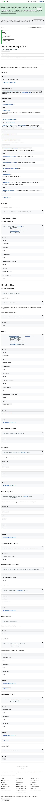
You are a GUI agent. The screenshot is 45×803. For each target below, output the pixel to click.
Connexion (41, 1)
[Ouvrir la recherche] (26, 1)
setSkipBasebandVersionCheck (9, 156)
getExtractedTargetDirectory (9, 119)
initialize (5, 125)
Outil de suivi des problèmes (35, 790)
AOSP (2, 27)
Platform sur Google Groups (21, 788)
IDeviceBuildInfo (22, 125)
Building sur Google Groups (21, 790)
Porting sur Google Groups (21, 791)
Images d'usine (4, 788)
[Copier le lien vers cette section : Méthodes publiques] (16, 285)
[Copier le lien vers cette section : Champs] (8, 203)
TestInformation (14, 168)
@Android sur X (19, 780)
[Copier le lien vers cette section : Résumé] (8, 72)
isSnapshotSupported (7, 148)
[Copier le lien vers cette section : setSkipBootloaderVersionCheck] (20, 564)
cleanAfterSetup (6, 110)
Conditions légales (19, 796)
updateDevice (6, 182)
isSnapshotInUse (6, 140)
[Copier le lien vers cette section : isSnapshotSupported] (14, 491)
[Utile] (41, 27)
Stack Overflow (33, 788)
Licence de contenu (37, 771)
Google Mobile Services (34, 786)
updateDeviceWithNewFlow (8, 190)
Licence (26, 796)
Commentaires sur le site (7, 798)
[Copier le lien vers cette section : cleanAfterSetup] (11, 298)
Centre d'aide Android (34, 780)
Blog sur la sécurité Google (21, 786)
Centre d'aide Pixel (33, 782)
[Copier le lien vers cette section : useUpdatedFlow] (11, 746)
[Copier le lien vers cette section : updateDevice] (10, 639)
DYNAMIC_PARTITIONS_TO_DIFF (9, 82)
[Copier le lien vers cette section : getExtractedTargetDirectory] (18, 312)
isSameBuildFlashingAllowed (9, 134)
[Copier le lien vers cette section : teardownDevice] (11, 586)
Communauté (12, 796)
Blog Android (18, 784)
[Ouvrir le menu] (2, 1)
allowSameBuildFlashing (8, 104)
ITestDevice (16, 91)
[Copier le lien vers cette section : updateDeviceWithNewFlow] (17, 694)
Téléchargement (4, 784)
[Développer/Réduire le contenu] (9, 30)
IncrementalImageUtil (8, 91)
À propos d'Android (5, 796)
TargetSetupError (7, 688)
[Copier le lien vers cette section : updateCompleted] (12, 616)
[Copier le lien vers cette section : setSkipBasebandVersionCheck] (19, 543)
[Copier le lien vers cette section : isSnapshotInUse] (11, 448)
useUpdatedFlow (6, 197)
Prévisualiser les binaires (5, 786)
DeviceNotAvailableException (9, 422)
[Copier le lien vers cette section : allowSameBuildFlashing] (15, 288)
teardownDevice (6, 168)
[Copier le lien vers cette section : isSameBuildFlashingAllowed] (17, 428)
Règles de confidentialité (33, 796)
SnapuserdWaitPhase (26, 92)
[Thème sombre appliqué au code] (43, 210)
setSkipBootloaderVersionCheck (10, 162)
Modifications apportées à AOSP (8, 13)
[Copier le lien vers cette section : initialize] (7, 331)
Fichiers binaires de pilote (6, 790)
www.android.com (33, 784)
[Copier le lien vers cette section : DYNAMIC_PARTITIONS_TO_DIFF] (20, 207)
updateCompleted (6, 174)
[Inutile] (43, 27)
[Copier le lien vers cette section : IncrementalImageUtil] (14, 221)
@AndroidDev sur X (19, 782)
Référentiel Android (5, 780)
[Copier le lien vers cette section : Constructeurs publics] (18, 218)
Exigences (3, 782)
